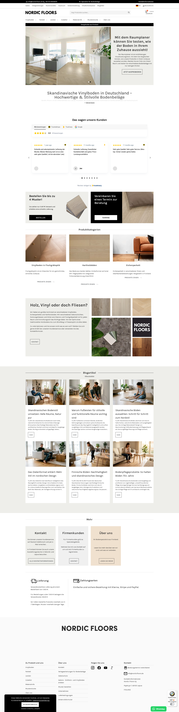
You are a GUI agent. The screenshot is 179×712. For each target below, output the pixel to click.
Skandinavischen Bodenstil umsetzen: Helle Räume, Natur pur (44, 414)
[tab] (82, 178)
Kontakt (61, 667)
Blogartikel (100, 5)
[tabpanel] (89, 56)
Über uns (28, 693)
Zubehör (64, 20)
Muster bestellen (51, 5)
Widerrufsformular (65, 700)
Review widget (83, 185)
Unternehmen (63, 691)
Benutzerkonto (149, 5)
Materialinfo (77, 20)
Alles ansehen (89, 376)
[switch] (172, 704)
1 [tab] (88, 82)
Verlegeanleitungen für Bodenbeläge (72, 672)
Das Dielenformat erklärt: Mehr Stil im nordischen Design (45, 474)
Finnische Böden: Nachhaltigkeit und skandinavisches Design (89, 474)
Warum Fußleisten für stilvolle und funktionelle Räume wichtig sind (89, 414)
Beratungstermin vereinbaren (138, 668)
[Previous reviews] (29, 158)
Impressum (61, 5)
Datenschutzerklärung (41, 700)
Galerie (27, 5)
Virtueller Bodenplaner (88, 5)
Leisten (53, 20)
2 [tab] (90, 82)
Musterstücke (93, 20)
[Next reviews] (150, 158)
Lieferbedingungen (65, 695)
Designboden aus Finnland (89, 24)
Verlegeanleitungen (38, 5)
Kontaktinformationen (146, 1)
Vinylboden (29, 20)
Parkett (42, 20)
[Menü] (175, 691)
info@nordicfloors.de (35, 1)
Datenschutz (63, 676)
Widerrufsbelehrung (74, 5)
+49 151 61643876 (51, 1)
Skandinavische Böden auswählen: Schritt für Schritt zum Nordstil (131, 414)
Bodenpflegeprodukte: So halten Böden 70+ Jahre (133, 474)
